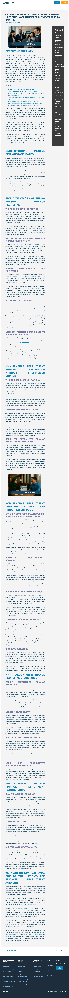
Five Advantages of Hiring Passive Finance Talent (22, 91)
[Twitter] (62, 963)
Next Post (58, 950)
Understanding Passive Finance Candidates (21, 89)
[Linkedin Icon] (57, 963)
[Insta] (64, 963)
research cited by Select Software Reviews (27, 244)
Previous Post (11, 950)
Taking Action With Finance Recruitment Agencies (23, 105)
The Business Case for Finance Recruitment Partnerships (25, 103)
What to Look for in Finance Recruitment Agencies (23, 101)
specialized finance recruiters (24, 908)
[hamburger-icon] (50, 3)
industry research (30, 276)
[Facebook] (59, 963)
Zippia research (24, 342)
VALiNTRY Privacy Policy (43, 995)
